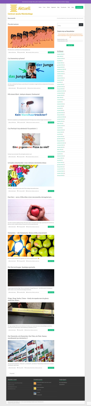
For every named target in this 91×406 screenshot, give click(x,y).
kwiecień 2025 (60, 78)
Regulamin (53, 7)
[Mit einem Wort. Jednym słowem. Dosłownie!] (31, 96)
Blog (58, 7)
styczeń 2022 (60, 162)
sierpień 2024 (60, 95)
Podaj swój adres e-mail (62, 39)
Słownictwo (31, 88)
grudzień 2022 (60, 138)
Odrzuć (67, 1)
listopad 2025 (60, 67)
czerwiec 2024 (60, 99)
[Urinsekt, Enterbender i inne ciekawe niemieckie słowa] (31, 165)
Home (40, 7)
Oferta (48, 7)
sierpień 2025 (60, 71)
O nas (44, 7)
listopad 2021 (60, 166)
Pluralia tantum (13, 24)
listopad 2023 (60, 114)
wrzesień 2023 (60, 119)
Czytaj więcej (51, 52)
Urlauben (38, 392)
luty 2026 (59, 60)
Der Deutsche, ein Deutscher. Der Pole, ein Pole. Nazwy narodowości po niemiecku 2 (27, 337)
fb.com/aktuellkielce (63, 382)
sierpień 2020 (60, 173)
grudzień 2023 (60, 112)
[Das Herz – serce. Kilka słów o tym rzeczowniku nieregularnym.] (31, 199)
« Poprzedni (11, 373)
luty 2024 (59, 108)
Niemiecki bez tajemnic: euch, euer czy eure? (44, 382)
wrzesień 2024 (60, 93)
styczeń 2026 (60, 62)
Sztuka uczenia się (35, 52)
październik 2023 (61, 117)
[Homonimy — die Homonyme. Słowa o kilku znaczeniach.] (31, 235)
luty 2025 (59, 82)
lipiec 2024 (59, 97)
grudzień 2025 (60, 65)
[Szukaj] (81, 24)
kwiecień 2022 (60, 155)
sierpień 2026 (60, 54)
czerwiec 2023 (60, 125)
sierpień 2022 (60, 147)
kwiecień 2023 (60, 130)
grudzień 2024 (60, 86)
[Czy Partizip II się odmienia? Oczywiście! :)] (31, 131)
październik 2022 (61, 143)
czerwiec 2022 (60, 151)
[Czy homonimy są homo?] (31, 61)
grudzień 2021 (60, 164)
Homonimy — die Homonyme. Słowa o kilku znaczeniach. (27, 233)
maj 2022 (59, 153)
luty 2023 (59, 134)
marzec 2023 (60, 132)
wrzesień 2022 (60, 145)
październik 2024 (61, 91)
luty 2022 (59, 160)
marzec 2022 (60, 158)
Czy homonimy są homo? (16, 58)
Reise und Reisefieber (40, 387)
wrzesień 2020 (60, 171)
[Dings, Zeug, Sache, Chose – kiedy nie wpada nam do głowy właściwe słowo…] (31, 303)
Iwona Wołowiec (13, 52)
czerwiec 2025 (60, 73)
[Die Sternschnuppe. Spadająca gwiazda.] (31, 269)
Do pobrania (63, 7)
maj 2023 (59, 127)
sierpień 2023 (60, 121)
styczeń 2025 (60, 84)
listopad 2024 (60, 88)
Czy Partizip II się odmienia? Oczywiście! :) (22, 128)
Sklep (73, 7)
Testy (69, 7)
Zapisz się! (70, 45)
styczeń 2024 (60, 110)
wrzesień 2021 (60, 168)
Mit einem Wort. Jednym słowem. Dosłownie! (24, 94)
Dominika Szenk (13, 88)
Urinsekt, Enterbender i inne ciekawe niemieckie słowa (27, 163)
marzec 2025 (60, 80)
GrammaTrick (79, 7)
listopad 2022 (60, 140)
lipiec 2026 (59, 56)
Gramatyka (29, 52)
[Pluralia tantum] (31, 26)
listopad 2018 (60, 175)
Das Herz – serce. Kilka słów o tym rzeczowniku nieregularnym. (30, 197)
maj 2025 (59, 75)
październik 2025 (61, 69)
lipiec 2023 (59, 123)
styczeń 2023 (60, 136)
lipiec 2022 (59, 149)
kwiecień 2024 (60, 104)
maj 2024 (59, 101)
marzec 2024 (60, 106)
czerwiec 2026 (60, 58)
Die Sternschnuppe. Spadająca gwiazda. (21, 267)
